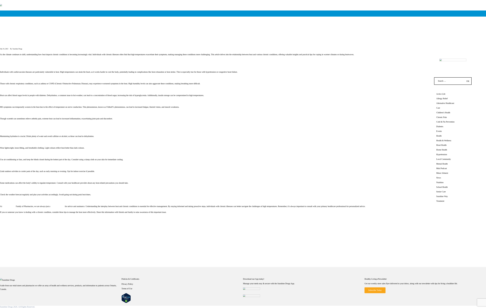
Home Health (441, 150)
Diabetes (439, 126)
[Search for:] (453, 81)
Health (3, 29)
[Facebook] (17, 221)
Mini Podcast (441, 168)
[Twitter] (12, 221)
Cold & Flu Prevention (445, 122)
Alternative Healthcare (445, 103)
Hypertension (441, 154)
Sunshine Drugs (8, 206)
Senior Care (441, 192)
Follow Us (462, 7)
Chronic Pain (441, 117)
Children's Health (443, 112)
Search (413, 7)
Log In (364, 7)
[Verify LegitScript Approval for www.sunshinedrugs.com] (126, 295)
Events (439, 131)
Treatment (440, 201)
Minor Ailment (442, 173)
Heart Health (441, 145)
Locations (267, 7)
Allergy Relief (442, 98)
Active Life (440, 94)
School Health (442, 187)
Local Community (443, 159)
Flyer (316, 7)
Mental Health (442, 164)
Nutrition (439, 182)
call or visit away (57, 206)
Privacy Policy (127, 284)
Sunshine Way (442, 196)
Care (438, 108)
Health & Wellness (443, 140)
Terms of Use (127, 289)
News (438, 178)
